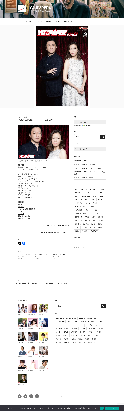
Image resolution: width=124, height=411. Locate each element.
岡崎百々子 (78, 217)
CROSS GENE (79, 192)
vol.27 (23, 269)
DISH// (77, 196)
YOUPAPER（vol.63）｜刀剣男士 (84, 164)
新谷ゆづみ (78, 220)
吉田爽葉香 (78, 210)
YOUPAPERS (40, 8)
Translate (88, 125)
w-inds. (100, 199)
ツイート (77, 251)
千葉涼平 (94, 206)
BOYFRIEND (79, 189)
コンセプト (38, 21)
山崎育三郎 (22, 218)
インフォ (28, 21)
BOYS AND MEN (91, 189)
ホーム (20, 21)
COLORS (101, 189)
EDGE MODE (86, 196)
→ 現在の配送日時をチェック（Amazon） (54, 232)
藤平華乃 (100, 227)
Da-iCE (100, 192)
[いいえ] (122, 408)
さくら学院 (78, 203)
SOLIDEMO (84, 199)
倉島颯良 (86, 206)
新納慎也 (21, 216)
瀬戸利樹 (78, 224)
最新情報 (48, 21)
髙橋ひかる (85, 231)
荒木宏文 (92, 227)
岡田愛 (87, 217)
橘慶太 (95, 220)
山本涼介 (95, 213)
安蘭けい (21, 207)
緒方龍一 (84, 227)
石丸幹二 (21, 204)
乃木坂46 (95, 203)
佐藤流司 (78, 206)
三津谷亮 (21, 214)
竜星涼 (77, 227)
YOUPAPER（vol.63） (42, 254)
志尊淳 (93, 217)
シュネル (87, 203)
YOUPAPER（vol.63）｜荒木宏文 (84, 177)
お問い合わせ (68, 21)
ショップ (57, 21)
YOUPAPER (31, 117)
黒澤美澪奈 (94, 231)
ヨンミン (21, 209)
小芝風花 (78, 213)
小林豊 (95, 210)
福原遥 (93, 224)
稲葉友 (100, 224)
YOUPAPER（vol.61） (25, 254)
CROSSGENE (91, 192)
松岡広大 (87, 220)
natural (101, 196)
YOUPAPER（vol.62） (58, 254)
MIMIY (95, 196)
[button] (23, 310)
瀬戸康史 (86, 224)
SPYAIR (93, 199)
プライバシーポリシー (61, 396)
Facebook (77, 237)
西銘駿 (77, 231)
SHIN (77, 199)
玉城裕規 (21, 211)
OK (102, 408)
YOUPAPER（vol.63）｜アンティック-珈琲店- (88, 168)
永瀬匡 (101, 220)
